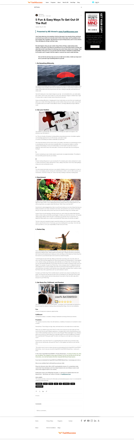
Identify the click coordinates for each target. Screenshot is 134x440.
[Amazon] (98, 420)
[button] (81, 7)
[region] (95, 31)
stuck (56, 383)
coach (45, 383)
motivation (39, 383)
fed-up (50, 383)
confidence (66, 383)
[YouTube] (88, 420)
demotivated (39, 386)
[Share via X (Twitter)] (39, 391)
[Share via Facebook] (36, 391)
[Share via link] (46, 391)
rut (60, 383)
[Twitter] (84, 420)
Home (36, 421)
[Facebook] (81, 420)
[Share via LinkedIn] (43, 391)
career (72, 383)
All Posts (37, 7)
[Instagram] (91, 420)
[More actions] (81, 15)
